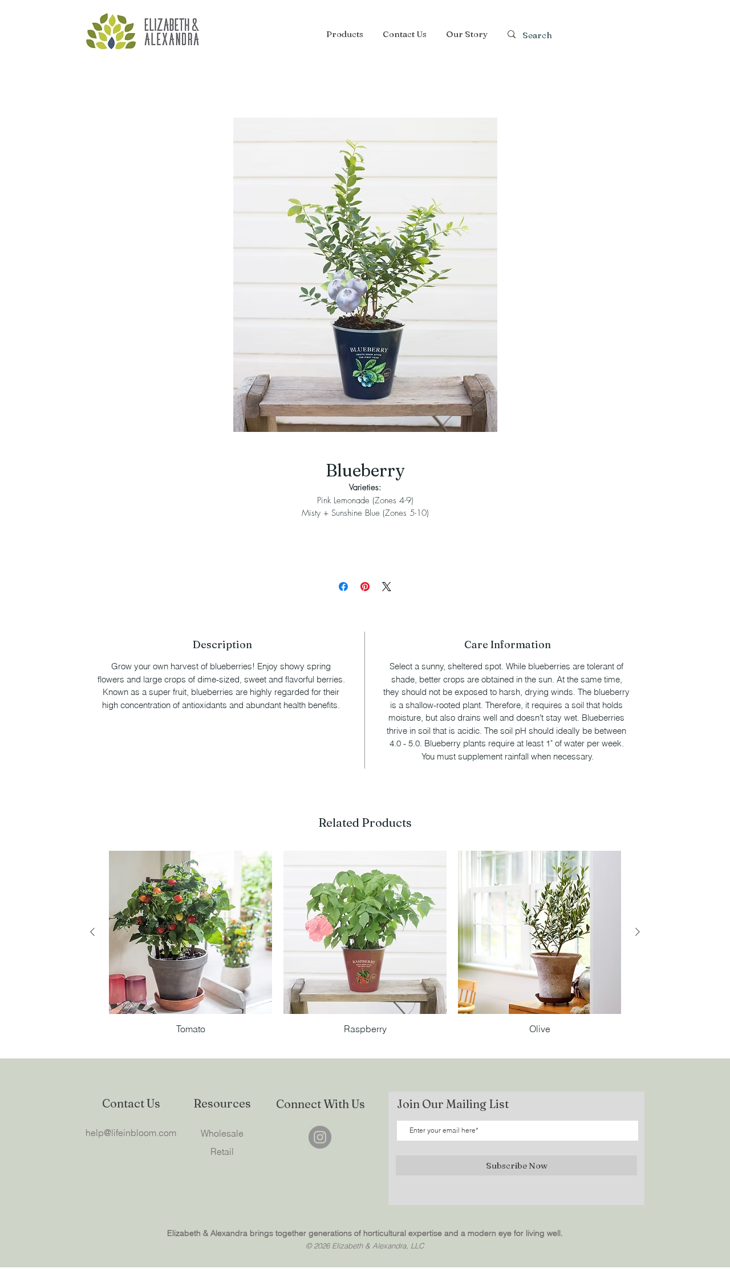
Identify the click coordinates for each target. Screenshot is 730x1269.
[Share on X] (387, 586)
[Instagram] (320, 1137)
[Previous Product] (92, 932)
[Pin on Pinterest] (365, 586)
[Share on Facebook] (343, 586)
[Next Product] (637, 932)
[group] (365, 942)
